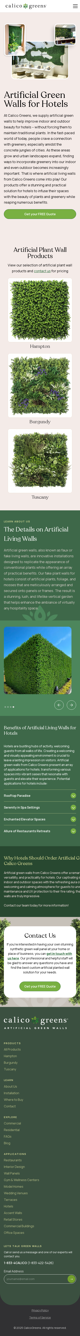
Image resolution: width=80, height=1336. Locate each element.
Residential (12, 1130)
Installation (11, 1093)
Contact (10, 1106)
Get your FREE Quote (40, 214)
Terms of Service (40, 1317)
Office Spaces (14, 1233)
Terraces (10, 1200)
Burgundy (10, 1062)
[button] (74, 6)
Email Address (14, 1271)
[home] (26, 6)
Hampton (10, 1056)
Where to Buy (13, 1099)
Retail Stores (13, 1219)
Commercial (12, 1123)
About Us (10, 1086)
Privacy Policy (40, 1310)
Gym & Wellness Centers (21, 1180)
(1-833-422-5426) (29, 1263)
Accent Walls (13, 1213)
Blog (7, 1143)
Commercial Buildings (19, 1226)
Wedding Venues (16, 1193)
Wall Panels (12, 1173)
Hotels (8, 1206)
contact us (42, 271)
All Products (12, 1049)
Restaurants (13, 1160)
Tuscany (10, 1069)
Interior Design (14, 1167)
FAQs (7, 1136)
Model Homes (13, 1186)
